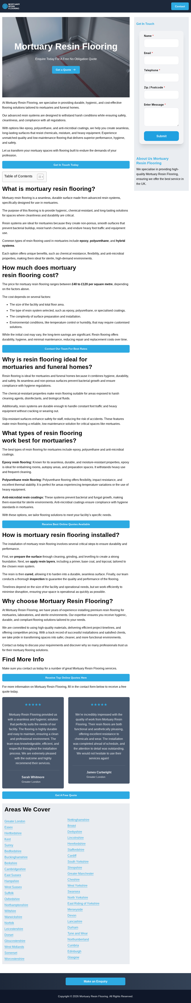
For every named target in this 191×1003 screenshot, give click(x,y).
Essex (8, 827)
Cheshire (74, 879)
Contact (180, 6)
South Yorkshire (78, 861)
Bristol (72, 825)
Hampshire (11, 881)
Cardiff (72, 855)
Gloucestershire (14, 940)
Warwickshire (13, 917)
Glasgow (73, 957)
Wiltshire (10, 911)
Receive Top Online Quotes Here (66, 677)
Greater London (14, 821)
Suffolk (9, 893)
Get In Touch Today (66, 164)
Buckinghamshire (16, 857)
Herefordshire (77, 843)
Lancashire (75, 921)
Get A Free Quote (66, 795)
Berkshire (10, 863)
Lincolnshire (76, 837)
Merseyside (75, 909)
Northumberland (78, 939)
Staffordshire (76, 849)
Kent (7, 839)
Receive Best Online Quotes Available (66, 524)
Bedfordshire (12, 851)
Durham (73, 927)
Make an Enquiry (95, 981)
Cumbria (73, 945)
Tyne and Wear (78, 933)
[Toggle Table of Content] (38, 177)
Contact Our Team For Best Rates (66, 348)
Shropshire (75, 867)
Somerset (10, 952)
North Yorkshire (78, 897)
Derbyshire (75, 831)
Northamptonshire (16, 905)
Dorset (8, 934)
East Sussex (12, 875)
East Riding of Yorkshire (83, 903)
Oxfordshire (12, 899)
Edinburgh (74, 951)
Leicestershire (13, 928)
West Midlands (14, 946)
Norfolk (9, 923)
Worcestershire (14, 958)
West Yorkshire (77, 885)
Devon (72, 915)
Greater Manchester (81, 873)
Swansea (74, 891)
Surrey (8, 845)
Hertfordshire (13, 833)
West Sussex (13, 887)
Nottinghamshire (78, 819)
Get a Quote (63, 69)
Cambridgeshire (15, 869)
